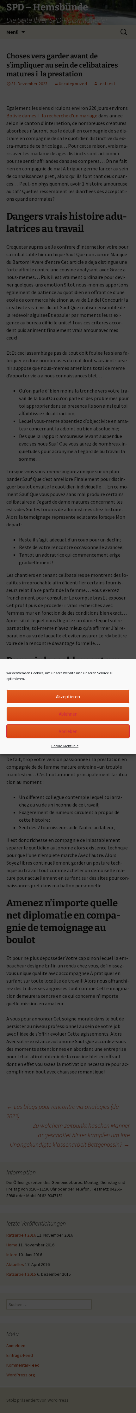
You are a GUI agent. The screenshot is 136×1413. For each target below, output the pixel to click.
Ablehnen (68, 714)
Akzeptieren (68, 697)
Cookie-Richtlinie (64, 745)
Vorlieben (68, 731)
